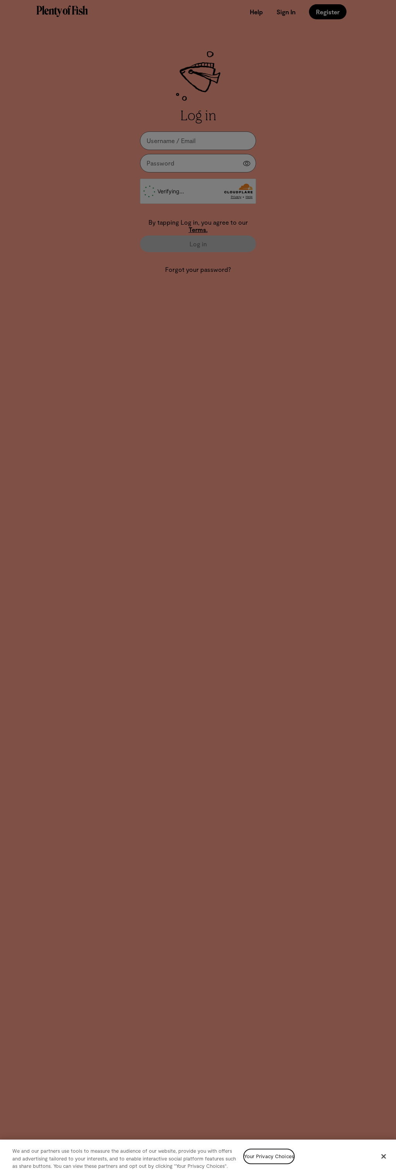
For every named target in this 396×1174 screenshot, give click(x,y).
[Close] (383, 1156)
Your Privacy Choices (269, 1156)
